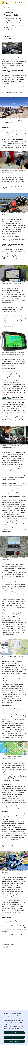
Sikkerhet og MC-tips (8, 7)
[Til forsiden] (3, 2)
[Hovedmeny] (25, 3)
